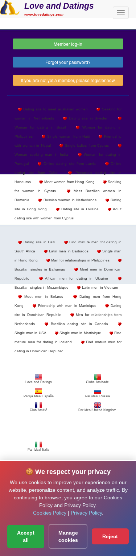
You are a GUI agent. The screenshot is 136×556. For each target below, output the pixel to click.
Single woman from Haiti (67, 136)
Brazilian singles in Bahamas (40, 269)
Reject (110, 536)
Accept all (25, 536)
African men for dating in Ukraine (75, 278)
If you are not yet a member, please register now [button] (68, 80)
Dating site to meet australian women (55, 109)
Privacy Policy (86, 513)
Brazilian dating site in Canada (78, 324)
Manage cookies (68, 536)
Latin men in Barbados (68, 251)
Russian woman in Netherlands (69, 200)
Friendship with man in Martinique (66, 306)
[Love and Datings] (10, 6)
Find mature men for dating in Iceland (68, 337)
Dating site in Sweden (87, 118)
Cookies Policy (49, 513)
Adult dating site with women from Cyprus (68, 213)
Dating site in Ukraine (79, 209)
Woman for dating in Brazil (40, 127)
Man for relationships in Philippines (80, 260)
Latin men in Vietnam (99, 287)
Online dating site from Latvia (68, 164)
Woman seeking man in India (41, 155)
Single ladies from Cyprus (86, 145)
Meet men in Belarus (42, 297)
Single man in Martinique (79, 333)
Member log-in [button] (68, 44)
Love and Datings (59, 6)
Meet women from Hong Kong (68, 182)
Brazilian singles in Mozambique (42, 287)
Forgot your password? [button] (68, 62)
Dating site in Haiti (38, 242)
